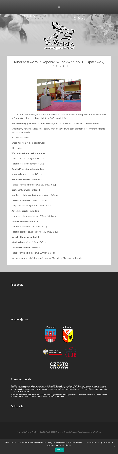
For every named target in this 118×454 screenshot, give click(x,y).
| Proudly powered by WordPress (89, 432)
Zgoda (60, 450)
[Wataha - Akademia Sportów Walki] (59, 36)
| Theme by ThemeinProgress (66, 432)
